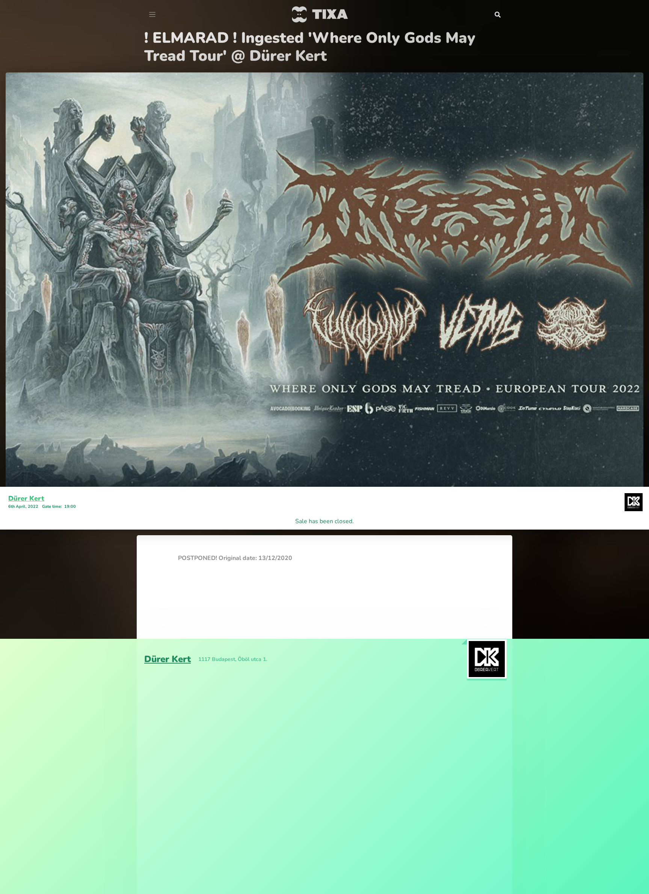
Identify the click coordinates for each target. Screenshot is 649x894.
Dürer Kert (26, 480)
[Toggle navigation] (152, 15)
